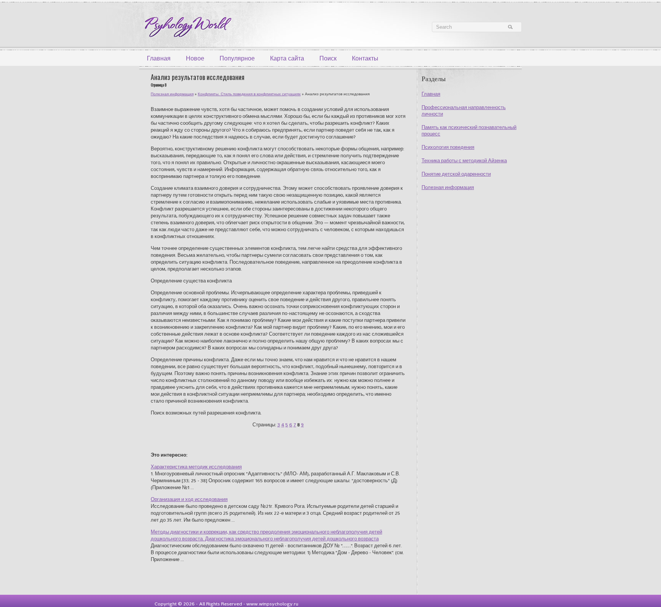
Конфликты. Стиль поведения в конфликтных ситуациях (249, 93)
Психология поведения (448, 147)
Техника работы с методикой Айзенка (464, 160)
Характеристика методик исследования (196, 466)
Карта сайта (287, 58)
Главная (159, 58)
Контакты (365, 58)
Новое (195, 58)
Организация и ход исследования (189, 499)
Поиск (328, 58)
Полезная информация (448, 187)
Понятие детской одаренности (456, 174)
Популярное (237, 58)
